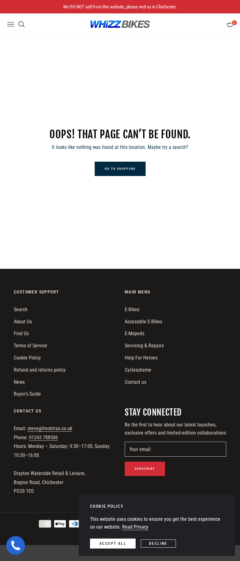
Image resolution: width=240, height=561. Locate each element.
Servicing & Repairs (144, 346)
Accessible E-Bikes (143, 322)
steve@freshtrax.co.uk (50, 428)
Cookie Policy (27, 358)
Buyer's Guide (27, 394)
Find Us (21, 333)
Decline (158, 543)
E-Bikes (132, 309)
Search (21, 309)
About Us (23, 322)
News (19, 382)
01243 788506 (43, 437)
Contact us (135, 382)
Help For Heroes (141, 358)
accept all (112, 543)
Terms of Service (30, 346)
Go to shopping (120, 168)
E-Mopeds (134, 333)
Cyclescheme (138, 370)
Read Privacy (135, 527)
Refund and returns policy (40, 370)
